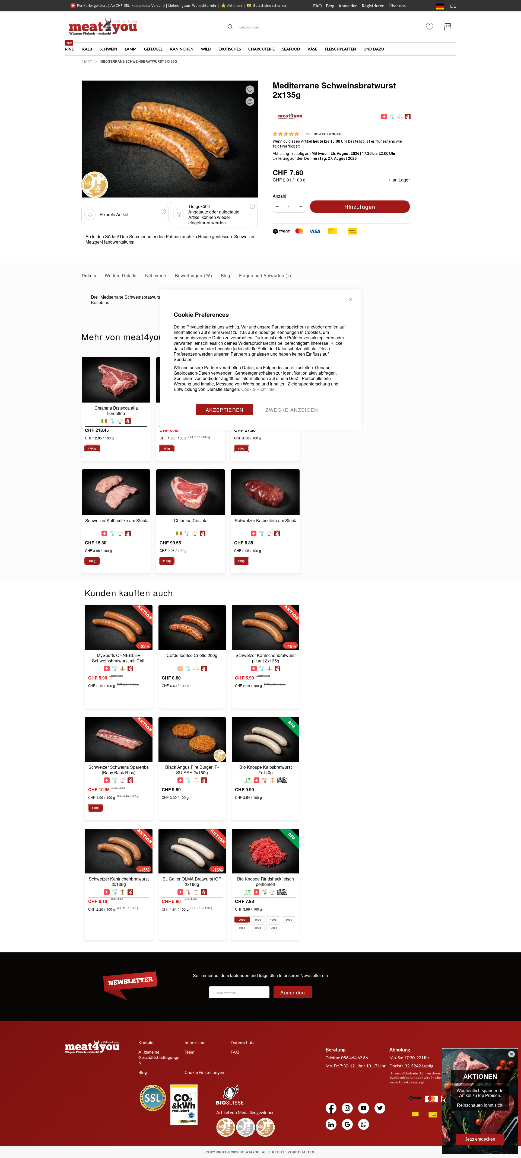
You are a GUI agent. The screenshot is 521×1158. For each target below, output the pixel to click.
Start (86, 61)
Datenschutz (243, 1042)
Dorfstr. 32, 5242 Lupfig (411, 1065)
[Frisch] (264, 780)
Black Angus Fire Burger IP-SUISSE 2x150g (192, 769)
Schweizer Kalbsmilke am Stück (116, 521)
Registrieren (373, 5)
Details (89, 275)
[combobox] (275, 26)
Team (189, 1051)
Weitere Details (120, 275)
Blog (330, 5)
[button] (445, 6)
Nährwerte (155, 275)
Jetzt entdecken (480, 1139)
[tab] (88, 275)
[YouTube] (363, 1108)
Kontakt (146, 1042)
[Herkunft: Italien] (104, 421)
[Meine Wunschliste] (429, 26)
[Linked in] (331, 1124)
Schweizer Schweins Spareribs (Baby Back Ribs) (118, 769)
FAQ (317, 5)
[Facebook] (331, 1108)
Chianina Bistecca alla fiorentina (116, 410)
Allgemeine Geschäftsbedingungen (158, 1057)
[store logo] (103, 26)
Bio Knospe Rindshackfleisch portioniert (265, 881)
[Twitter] (379, 1108)
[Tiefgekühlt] (392, 116)
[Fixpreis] (400, 116)
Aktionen (234, 5)
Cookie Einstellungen (204, 1072)
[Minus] (276, 207)
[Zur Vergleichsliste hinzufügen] (249, 101)
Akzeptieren (225, 409)
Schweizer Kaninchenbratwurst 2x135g (119, 881)
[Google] (347, 1124)
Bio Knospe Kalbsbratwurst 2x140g (265, 769)
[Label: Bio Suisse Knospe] (248, 780)
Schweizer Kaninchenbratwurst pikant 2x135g (266, 658)
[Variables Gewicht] (120, 421)
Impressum (195, 1042)
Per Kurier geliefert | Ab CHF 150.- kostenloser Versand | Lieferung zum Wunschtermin (146, 5)
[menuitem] (73, 47)
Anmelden (348, 5)
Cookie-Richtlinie (258, 389)
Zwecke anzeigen (291, 409)
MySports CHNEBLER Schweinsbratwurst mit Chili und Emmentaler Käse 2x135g (119, 658)
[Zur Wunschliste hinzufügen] (250, 90)
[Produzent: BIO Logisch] (282, 780)
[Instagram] (347, 1108)
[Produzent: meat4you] (408, 116)
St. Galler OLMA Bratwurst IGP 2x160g (192, 881)
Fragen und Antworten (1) (265, 275)
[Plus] (302, 207)
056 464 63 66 (354, 1057)
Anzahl (279, 196)
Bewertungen (193, 275)
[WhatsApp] (363, 1124)
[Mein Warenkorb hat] (448, 26)
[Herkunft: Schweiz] (384, 116)
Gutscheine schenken (270, 5)
